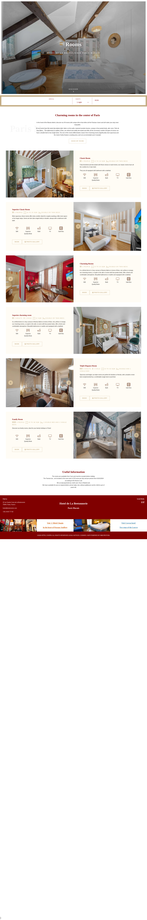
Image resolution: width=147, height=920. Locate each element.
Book (97, 100)
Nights (78, 99)
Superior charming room (21, 315)
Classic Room (85, 158)
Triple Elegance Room (88, 366)
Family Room (17, 419)
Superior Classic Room (21, 209)
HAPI (88, 535)
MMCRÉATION (105, 535)
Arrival (51, 99)
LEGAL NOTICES (74, 535)
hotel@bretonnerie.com (10, 508)
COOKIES (83, 535)
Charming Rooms (87, 264)
